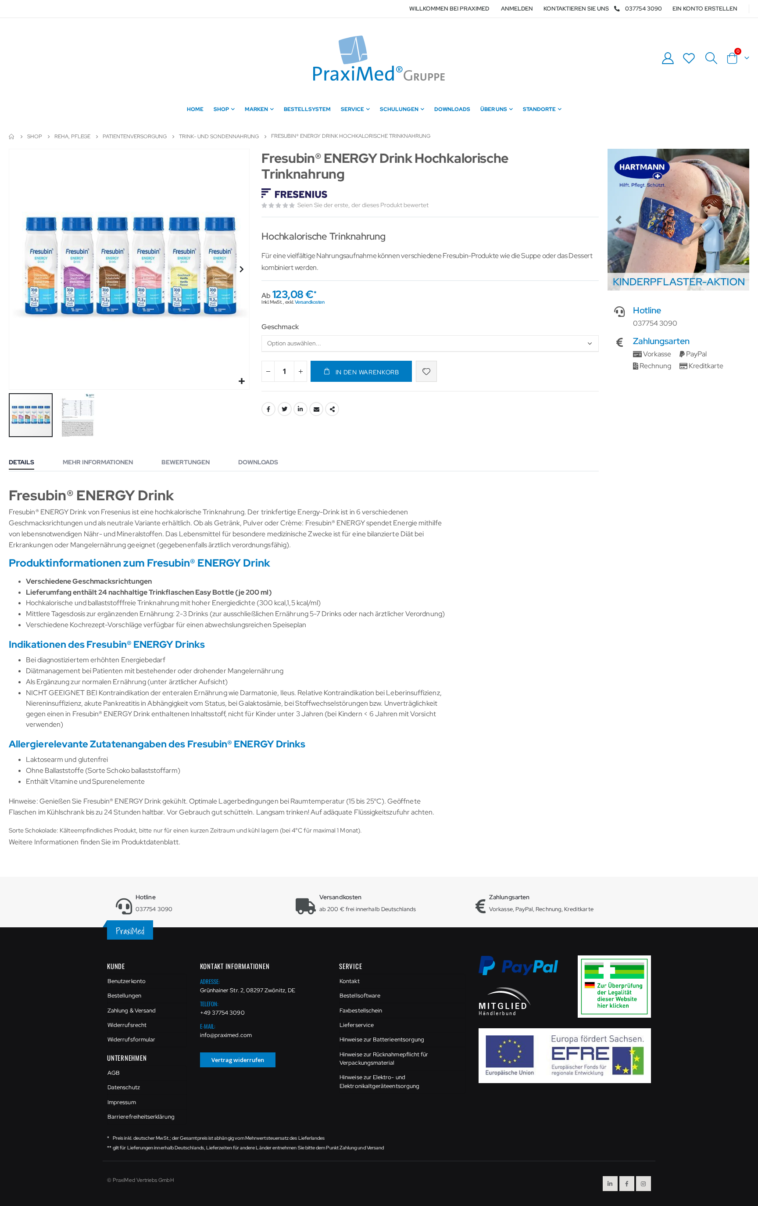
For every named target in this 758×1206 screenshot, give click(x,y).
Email (316, 409)
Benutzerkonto (126, 981)
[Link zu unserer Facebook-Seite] (626, 1183)
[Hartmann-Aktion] (678, 220)
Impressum (121, 1102)
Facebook (268, 409)
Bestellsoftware (360, 995)
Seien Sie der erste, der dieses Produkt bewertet (363, 205)
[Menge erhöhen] (300, 371)
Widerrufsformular (131, 1039)
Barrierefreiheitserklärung (141, 1116)
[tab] (28, 463)
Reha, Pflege (72, 136)
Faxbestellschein (361, 1010)
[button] (241, 381)
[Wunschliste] (689, 58)
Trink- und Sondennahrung (219, 136)
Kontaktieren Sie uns (576, 8)
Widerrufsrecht (127, 1025)
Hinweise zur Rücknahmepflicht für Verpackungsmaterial (384, 1059)
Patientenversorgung (135, 136)
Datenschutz (123, 1087)
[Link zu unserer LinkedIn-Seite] (610, 1183)
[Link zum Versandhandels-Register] (617, 986)
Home (12, 136)
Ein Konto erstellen (704, 8)
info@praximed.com (226, 1035)
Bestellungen (124, 995)
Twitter (285, 409)
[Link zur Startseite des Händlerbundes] (505, 1001)
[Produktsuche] (711, 58)
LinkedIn (300, 409)
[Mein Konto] (668, 58)
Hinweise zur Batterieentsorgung (382, 1039)
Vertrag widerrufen (237, 1060)
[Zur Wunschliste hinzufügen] (426, 371)
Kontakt (349, 981)
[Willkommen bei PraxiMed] (379, 58)
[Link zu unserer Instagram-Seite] (643, 1183)
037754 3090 (643, 8)
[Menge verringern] (268, 371)
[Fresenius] (295, 193)
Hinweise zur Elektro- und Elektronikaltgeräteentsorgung (379, 1081)
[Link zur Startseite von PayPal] (524, 970)
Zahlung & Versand (131, 1010)
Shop (34, 136)
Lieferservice (357, 1025)
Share (332, 409)
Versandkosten (310, 302)
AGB (113, 1073)
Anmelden (517, 8)
